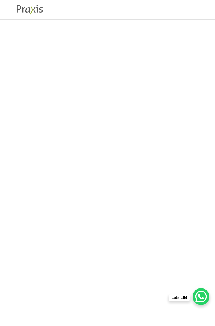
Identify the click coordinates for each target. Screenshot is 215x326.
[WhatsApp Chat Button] (201, 296)
